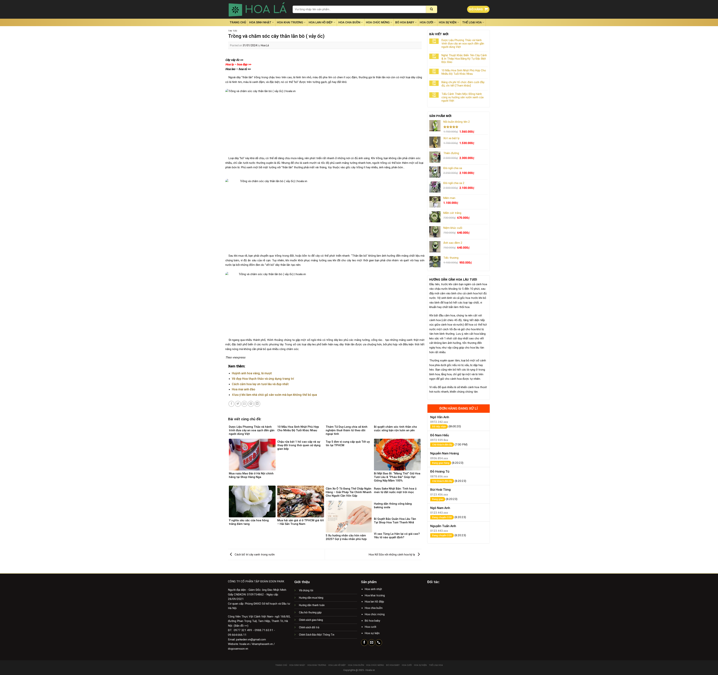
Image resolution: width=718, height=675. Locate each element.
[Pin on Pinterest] (251, 404)
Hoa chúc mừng (378, 22)
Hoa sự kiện (447, 22)
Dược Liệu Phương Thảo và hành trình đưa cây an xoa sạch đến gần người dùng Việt (462, 43)
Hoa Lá (265, 45)
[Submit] (431, 9)
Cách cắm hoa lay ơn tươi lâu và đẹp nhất (260, 384)
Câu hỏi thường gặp (310, 612)
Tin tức (232, 31)
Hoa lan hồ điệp (321, 22)
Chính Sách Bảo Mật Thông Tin (316, 634)
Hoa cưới (426, 22)
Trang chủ (238, 22)
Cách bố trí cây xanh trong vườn (254, 554)
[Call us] (378, 642)
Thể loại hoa (472, 22)
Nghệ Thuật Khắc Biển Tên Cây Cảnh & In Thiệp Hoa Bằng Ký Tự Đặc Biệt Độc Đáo (464, 59)
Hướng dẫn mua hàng (311, 597)
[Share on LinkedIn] (257, 404)
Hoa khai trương (290, 22)
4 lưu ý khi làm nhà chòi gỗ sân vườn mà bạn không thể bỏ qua (274, 395)
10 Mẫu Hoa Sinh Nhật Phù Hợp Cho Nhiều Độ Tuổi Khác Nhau (463, 72)
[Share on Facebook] (231, 404)
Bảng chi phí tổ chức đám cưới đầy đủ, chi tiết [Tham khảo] (462, 83)
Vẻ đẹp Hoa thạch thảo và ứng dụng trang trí (263, 378)
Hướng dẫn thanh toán (312, 605)
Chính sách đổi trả (309, 627)
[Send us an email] (371, 642)
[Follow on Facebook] (364, 642)
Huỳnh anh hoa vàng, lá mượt (252, 373)
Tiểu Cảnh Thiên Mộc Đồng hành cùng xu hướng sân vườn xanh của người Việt (462, 97)
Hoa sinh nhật (260, 22)
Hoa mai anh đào (243, 389)
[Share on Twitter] (238, 404)
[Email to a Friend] (244, 404)
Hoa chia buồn (349, 22)
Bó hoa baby (404, 22)
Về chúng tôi (306, 590)
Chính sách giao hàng (311, 619)
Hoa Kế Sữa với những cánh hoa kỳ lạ (392, 554)
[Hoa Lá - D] (257, 9)
